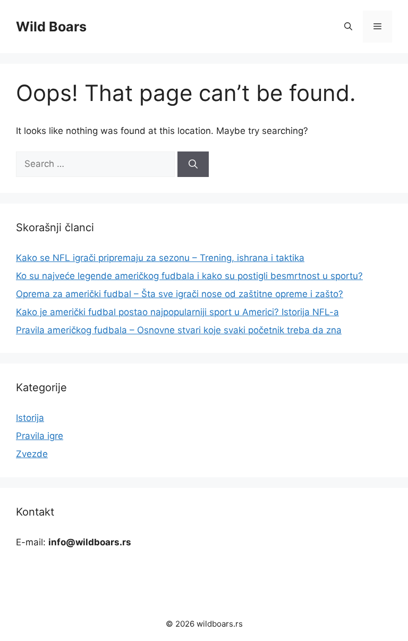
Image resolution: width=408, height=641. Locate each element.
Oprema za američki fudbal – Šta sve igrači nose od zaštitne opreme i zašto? (179, 294)
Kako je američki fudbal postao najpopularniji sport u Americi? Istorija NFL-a (177, 312)
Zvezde (32, 454)
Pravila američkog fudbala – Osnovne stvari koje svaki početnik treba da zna (179, 330)
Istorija (30, 417)
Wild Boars (51, 27)
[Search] (193, 164)
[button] (348, 27)
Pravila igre (39, 436)
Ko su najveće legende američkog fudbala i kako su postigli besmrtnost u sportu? (189, 276)
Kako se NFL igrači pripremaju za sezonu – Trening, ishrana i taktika (160, 257)
